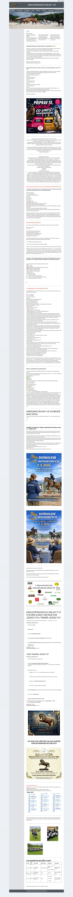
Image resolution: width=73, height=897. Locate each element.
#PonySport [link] (53, 246)
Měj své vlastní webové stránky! (31, 36)
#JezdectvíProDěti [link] (43, 246)
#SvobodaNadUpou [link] (39, 209)
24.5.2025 (28, 867)
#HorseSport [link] (36, 210)
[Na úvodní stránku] (14, 7)
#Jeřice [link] (31, 246)
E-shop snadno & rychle (55, 35)
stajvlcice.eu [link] (41, 354)
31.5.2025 (28, 878)
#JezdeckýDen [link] (58, 246)
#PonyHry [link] (28, 246)
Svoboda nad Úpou (44, 867)
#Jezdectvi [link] (45, 209)
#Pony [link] (34, 246)
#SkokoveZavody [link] (33, 209)
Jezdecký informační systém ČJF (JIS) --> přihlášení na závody (37, 886)
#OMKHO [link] (28, 209)
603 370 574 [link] (49, 790)
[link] (49, 140)
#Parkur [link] (49, 209)
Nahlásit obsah (44, 890)
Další (62, 20)
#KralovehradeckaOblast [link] (55, 209)
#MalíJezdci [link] (49, 246)
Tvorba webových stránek (43, 35)
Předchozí (11, 20)
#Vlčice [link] (33, 355)
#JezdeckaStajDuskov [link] (39, 355)
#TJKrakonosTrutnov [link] (30, 210)
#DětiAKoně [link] (37, 246)
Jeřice (42, 878)
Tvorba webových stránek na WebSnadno (33, 890)
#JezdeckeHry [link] (29, 355)
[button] (44, 251)
